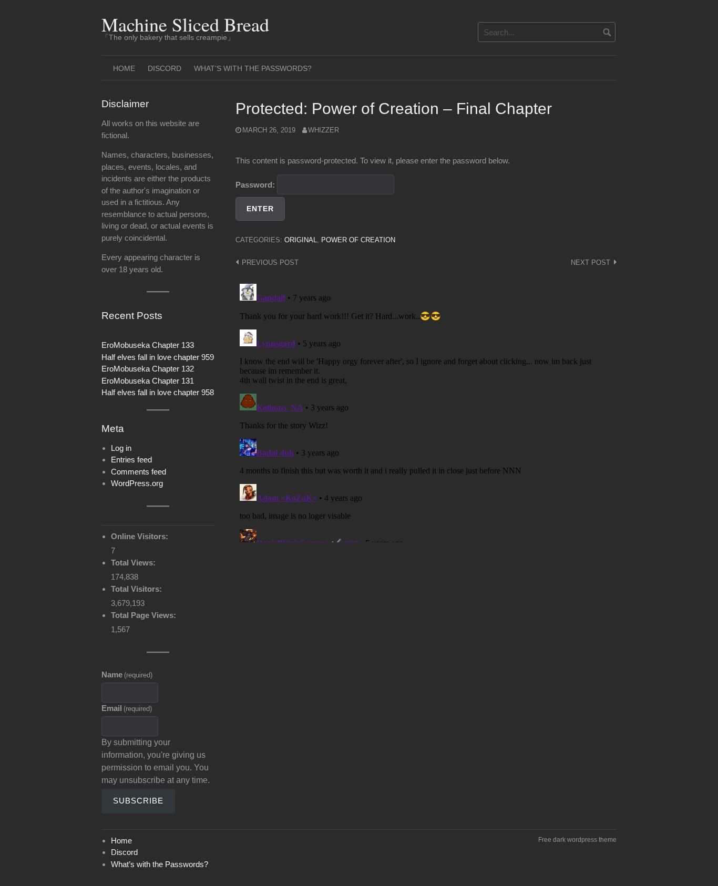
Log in (121, 448)
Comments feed (138, 471)
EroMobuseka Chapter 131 (147, 380)
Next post (590, 262)
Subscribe (138, 800)
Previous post (270, 262)
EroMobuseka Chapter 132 (147, 368)
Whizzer (323, 130)
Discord (164, 68)
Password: (256, 184)
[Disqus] (426, 411)
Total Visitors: (137, 588)
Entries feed (131, 459)
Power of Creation (358, 240)
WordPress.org (137, 483)
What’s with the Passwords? (253, 68)
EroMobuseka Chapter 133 (147, 345)
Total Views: (134, 562)
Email (126, 708)
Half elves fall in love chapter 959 (157, 357)
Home (124, 68)
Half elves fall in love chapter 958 (157, 392)
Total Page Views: (144, 615)
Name (126, 674)
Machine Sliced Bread (185, 24)
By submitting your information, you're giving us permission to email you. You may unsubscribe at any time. (155, 761)
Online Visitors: (140, 536)
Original (300, 240)
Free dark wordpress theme (577, 839)
